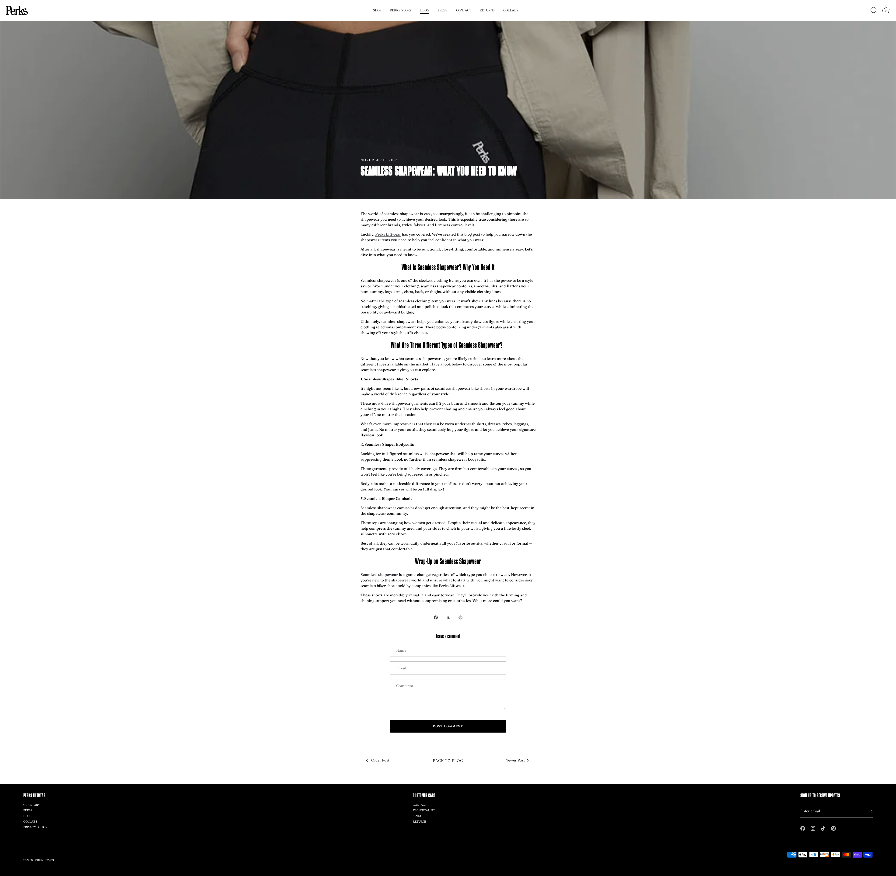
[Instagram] (813, 828)
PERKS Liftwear (44, 860)
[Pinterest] (833, 828)
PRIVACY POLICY (35, 827)
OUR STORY (31, 804)
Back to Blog (448, 760)
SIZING (417, 816)
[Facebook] (802, 828)
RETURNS (487, 10)
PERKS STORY (401, 10)
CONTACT (463, 10)
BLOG (424, 10)
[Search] (874, 10)
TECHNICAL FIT (424, 810)
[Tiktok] (823, 828)
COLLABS (510, 10)
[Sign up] (870, 811)
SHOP (377, 10)
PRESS (443, 10)
